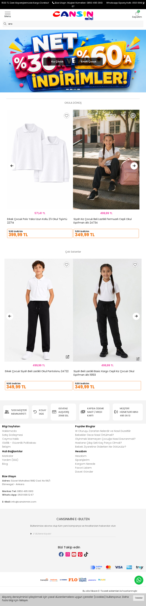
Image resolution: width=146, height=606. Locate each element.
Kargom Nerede (85, 464)
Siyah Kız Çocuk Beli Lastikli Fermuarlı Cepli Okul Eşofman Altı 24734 (103, 220)
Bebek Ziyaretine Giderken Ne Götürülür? (100, 446)
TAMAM (138, 597)
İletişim (6, 446)
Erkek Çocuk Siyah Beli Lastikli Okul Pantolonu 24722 (37, 371)
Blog (5, 464)
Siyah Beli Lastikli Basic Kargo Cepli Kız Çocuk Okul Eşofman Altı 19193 (104, 373)
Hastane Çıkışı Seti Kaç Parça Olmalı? (98, 443)
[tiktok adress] (86, 554)
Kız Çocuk (57, 61)
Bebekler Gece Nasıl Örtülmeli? (94, 435)
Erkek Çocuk (88, 61)
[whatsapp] (138, 580)
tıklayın (23, 600)
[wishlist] (66, 115)
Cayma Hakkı (10, 439)
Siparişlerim (82, 460)
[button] (67, 89)
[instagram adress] (68, 554)
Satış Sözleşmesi (12, 435)
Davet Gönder (84, 471)
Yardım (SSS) (10, 460)
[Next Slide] (134, 165)
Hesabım (81, 456)
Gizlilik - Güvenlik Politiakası (19, 443)
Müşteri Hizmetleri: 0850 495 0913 (86, 2)
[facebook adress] (61, 554)
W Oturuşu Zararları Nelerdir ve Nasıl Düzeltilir (103, 431)
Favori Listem (83, 468)
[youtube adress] (74, 554)
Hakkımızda (9, 431)
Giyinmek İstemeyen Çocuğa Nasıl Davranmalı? (105, 439)
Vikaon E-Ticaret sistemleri (104, 590)
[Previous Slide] (11, 165)
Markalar (7, 456)
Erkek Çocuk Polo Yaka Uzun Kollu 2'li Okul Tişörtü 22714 (37, 220)
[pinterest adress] (80, 554)
